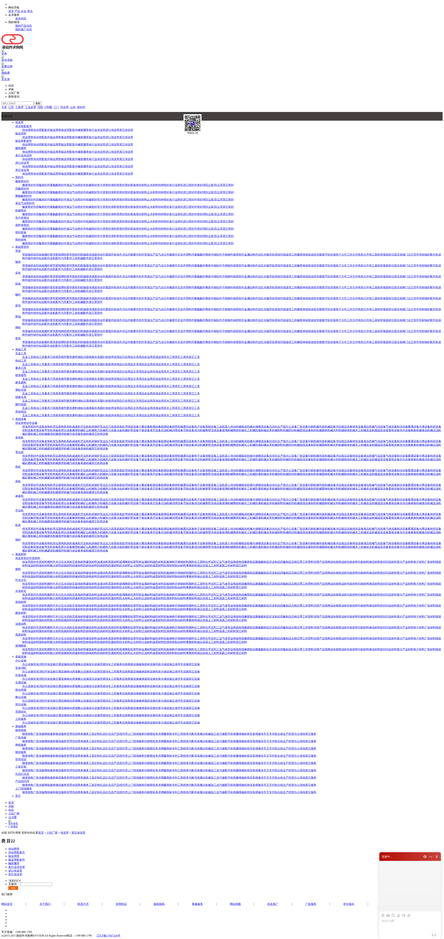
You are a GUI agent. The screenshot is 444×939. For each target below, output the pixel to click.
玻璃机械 (227, 430)
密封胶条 (130, 184)
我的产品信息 (23, 25)
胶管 (53, 254)
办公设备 (291, 426)
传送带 (19, 122)
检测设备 (155, 426)
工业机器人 (223, 426)
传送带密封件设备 (26, 422)
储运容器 (202, 565)
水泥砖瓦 (69, 561)
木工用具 (172, 357)
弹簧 (18, 250)
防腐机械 (260, 430)
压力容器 (111, 426)
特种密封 (163, 184)
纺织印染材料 (388, 561)
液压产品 (152, 254)
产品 (17, 11)
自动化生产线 (277, 426)
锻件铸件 (33, 258)
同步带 (64, 107)
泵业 (102, 426)
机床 (91, 426)
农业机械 (371, 430)
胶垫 (69, 254)
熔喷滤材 (341, 561)
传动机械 (235, 426)
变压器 (57, 426)
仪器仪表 (396, 254)
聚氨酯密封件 (58, 184)
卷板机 (57, 430)
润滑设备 (177, 430)
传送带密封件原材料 (27, 558)
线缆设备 (305, 430)
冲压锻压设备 (344, 426)
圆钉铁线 (105, 357)
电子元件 (341, 254)
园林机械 (327, 430)
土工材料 (213, 565)
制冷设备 (402, 426)
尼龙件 (182, 254)
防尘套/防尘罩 (214, 184)
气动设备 (380, 426)
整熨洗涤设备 (213, 430)
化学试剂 (210, 561)
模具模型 (61, 357)
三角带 (19, 107)
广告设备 (302, 426)
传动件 (101, 254)
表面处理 (122, 426)
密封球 (201, 184)
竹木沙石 (58, 561)
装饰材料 (80, 561)
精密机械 (177, 426)
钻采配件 (44, 258)
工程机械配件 (80, 258)
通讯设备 (188, 426)
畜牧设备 (394, 430)
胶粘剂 (76, 254)
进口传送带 (112, 129)
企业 (23, 11)
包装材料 (352, 561)
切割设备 (27, 430)
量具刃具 (50, 357)
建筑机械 (52, 433)
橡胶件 (173, 254)
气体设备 (391, 426)
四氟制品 (285, 561)
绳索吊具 (94, 357)
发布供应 (20, 18)
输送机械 (247, 426)
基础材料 (20, 554)
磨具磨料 (72, 357)
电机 (64, 426)
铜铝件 (218, 254)
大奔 (4, 107)
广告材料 (430, 561)
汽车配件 (66, 258)
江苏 (11, 107)
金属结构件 (251, 254)
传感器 (93, 254)
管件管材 (419, 254)
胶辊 (58, 254)
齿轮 (36, 254)
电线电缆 (238, 561)
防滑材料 (169, 565)
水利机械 (338, 430)
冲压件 (126, 254)
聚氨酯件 (199, 254)
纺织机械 (294, 430)
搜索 (38, 103)
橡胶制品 (249, 561)
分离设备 (424, 426)
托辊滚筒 (285, 254)
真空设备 (155, 430)
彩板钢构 (169, 561)
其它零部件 (96, 258)
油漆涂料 (102, 561)
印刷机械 (313, 426)
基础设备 (20, 419)
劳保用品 (116, 357)
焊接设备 (38, 430)
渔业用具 (160, 357)
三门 (56, 107)
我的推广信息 (23, 29)
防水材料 (124, 565)
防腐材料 (113, 565)
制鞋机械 (283, 430)
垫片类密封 (104, 184)
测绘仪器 (83, 357)
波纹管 (315, 254)
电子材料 (419, 561)
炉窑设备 (133, 430)
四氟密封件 (43, 184)
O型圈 (48, 107)
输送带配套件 (69, 129)
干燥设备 (144, 430)
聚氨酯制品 (262, 561)
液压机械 (369, 426)
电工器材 (374, 254)
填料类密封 (118, 184)
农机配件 (55, 258)
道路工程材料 (227, 565)
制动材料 (180, 565)
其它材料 (241, 565)
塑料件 (190, 254)
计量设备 (144, 426)
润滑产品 (319, 561)
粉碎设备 (435, 426)
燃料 (50, 561)
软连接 (331, 254)
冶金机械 (122, 430)
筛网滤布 (330, 561)
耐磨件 (134, 254)
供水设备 (405, 430)
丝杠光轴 (263, 254)
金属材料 (147, 561)
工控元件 (352, 254)
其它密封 (228, 184)
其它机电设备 (100, 433)
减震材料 (158, 565)
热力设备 (111, 430)
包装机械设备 (327, 426)
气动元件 (163, 254)
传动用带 (27, 129)
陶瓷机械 (238, 430)
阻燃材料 (66, 565)
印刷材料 (363, 561)
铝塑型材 (136, 561)
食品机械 (427, 430)
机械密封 (91, 184)
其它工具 (194, 357)
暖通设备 (413, 426)
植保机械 (349, 430)
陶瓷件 (209, 254)
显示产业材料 (405, 561)
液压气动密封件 (76, 184)
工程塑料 (308, 561)
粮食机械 (416, 430)
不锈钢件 (227, 254)
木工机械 (360, 430)
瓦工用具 (183, 357)
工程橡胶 (296, 254)
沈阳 (40, 107)
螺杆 (47, 254)
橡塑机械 (77, 430)
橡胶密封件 (22, 181)
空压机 (84, 426)
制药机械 (316, 430)
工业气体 (222, 561)
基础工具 (20, 349)
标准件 (118, 254)
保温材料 (33, 565)
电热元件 (363, 254)
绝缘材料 (77, 565)
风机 (69, 426)
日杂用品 (127, 357)
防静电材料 (90, 565)
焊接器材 (385, 254)
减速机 (76, 426)
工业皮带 (30, 107)
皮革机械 (272, 430)
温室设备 (382, 430)
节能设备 (188, 430)
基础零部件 (22, 246)
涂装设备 (133, 426)
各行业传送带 (97, 129)
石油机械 (166, 430)
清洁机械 (199, 430)
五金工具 (20, 353)
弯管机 (48, 430)
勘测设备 (166, 426)
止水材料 (152, 184)
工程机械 (41, 433)
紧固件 (109, 254)
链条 (41, 254)
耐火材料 (55, 565)
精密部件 (238, 254)
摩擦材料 (191, 565)
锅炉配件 (430, 254)
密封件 (81, 107)
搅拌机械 (63, 433)
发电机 (48, 426)
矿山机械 (88, 430)
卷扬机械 (86, 433)
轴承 (30, 254)
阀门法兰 (407, 254)
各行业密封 (176, 184)
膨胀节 (323, 254)
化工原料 (199, 561)
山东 (73, 107)
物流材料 (374, 561)
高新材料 (113, 561)
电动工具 (38, 357)
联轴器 (84, 254)
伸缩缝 (306, 254)
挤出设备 (66, 430)
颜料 (191, 561)
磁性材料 (158, 561)
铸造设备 (358, 426)
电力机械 (99, 430)
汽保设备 (74, 433)
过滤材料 (147, 565)
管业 (230, 561)
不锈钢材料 (182, 561)
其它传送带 (126, 129)
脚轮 (64, 254)
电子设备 (199, 426)
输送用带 (55, 129)
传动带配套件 (23, 126)
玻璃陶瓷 (124, 561)
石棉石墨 (296, 561)
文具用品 (138, 357)
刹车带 (143, 254)
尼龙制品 (274, 561)
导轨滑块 (274, 254)
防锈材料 (102, 565)
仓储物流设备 (261, 426)
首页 (11, 11)
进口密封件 (190, 184)
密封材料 (141, 184)
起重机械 (30, 433)
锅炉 (97, 426)
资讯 (30, 11)
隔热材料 (44, 565)
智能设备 (210, 426)
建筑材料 (91, 561)
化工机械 (249, 430)
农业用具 (149, 357)
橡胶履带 (83, 129)
